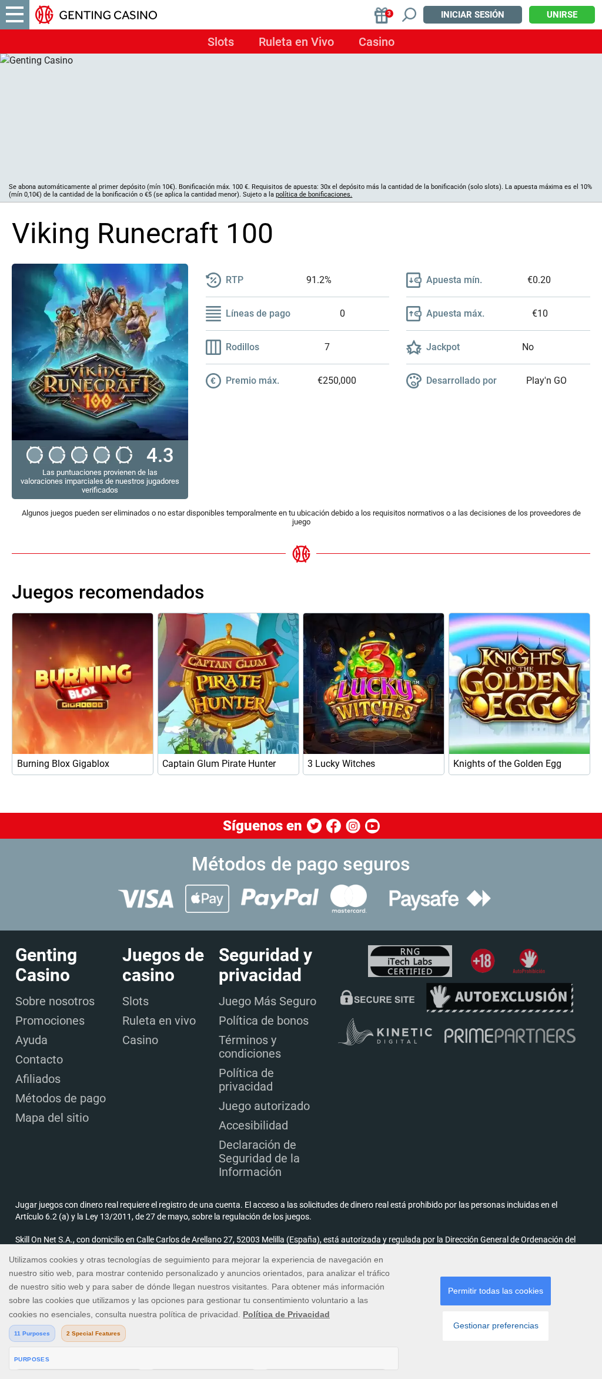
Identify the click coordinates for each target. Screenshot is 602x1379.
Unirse (562, 14)
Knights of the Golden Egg (507, 763)
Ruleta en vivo (159, 1021)
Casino (376, 42)
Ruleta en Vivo (296, 42)
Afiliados (38, 1079)
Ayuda (31, 1040)
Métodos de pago (60, 1098)
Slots (221, 42)
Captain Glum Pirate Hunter (219, 763)
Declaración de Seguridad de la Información (259, 1158)
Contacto (39, 1059)
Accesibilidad (253, 1125)
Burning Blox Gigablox (63, 763)
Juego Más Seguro (267, 1001)
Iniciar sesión (472, 14)
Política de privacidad (246, 1080)
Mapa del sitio (52, 1118)
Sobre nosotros (55, 1001)
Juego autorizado (264, 1106)
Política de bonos (264, 1021)
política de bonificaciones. (314, 194)
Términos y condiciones (250, 1047)
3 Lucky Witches (341, 763)
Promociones (50, 1021)
